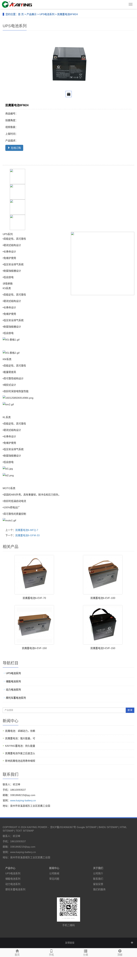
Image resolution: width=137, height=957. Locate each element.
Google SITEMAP (87, 827)
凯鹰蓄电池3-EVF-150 (102, 648)
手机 (51, 954)
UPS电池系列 (46, 14)
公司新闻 (54, 873)
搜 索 (130, 710)
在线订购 (15, 147)
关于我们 (98, 868)
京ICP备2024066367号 (63, 827)
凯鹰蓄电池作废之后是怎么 (20, 753)
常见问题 (54, 878)
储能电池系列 (13, 681)
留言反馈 (98, 884)
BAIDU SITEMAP (108, 827)
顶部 (119, 954)
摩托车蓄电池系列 (16, 697)
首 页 (21, 14)
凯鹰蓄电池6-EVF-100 (102, 598)
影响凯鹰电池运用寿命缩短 (20, 760)
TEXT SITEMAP (25, 830)
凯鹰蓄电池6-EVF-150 (34, 648)
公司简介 (98, 873)
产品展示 (32, 14)
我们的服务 (99, 889)
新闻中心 (54, 868)
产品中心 (10, 868)
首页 (17, 954)
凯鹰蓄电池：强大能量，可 (20, 738)
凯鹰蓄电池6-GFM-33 (27, 535)
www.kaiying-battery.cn (23, 800)
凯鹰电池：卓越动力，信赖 (20, 730)
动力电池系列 (13, 689)
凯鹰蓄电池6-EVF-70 (34, 598)
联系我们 (98, 878)
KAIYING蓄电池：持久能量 (20, 745)
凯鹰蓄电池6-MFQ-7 (26, 530)
